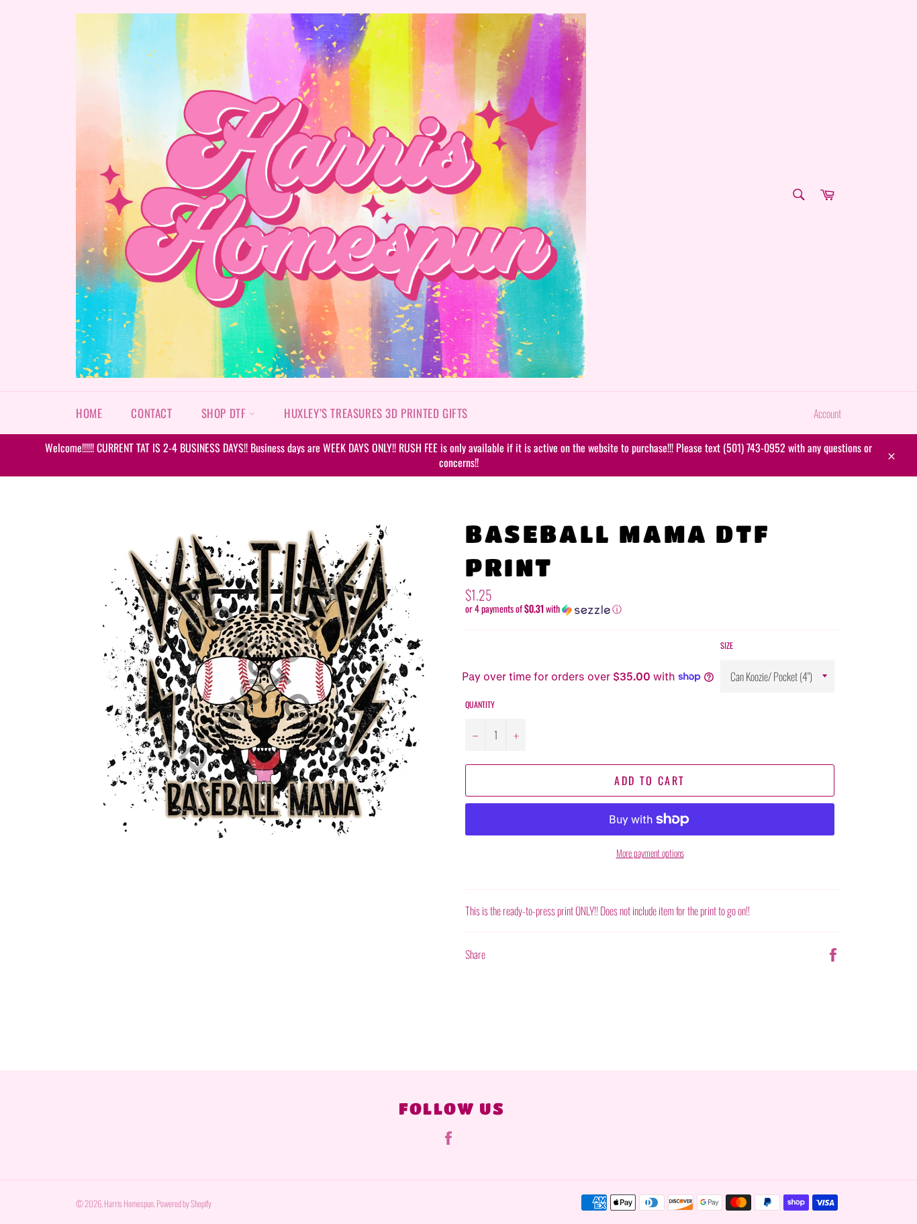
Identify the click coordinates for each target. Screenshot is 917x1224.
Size (726, 645)
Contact (151, 413)
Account (827, 413)
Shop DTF (225, 413)
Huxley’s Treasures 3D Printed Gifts (376, 413)
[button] (653, 608)
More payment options (650, 852)
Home (89, 413)
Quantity (480, 704)
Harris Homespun (129, 1203)
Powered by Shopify (183, 1203)
